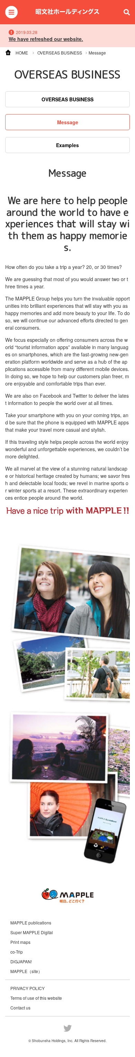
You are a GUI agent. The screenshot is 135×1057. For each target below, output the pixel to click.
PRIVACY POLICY (27, 988)
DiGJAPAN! (21, 961)
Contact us (20, 1008)
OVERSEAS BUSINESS (67, 99)
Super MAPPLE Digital (31, 932)
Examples (67, 145)
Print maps (20, 942)
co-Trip (16, 952)
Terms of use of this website (36, 998)
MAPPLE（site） (26, 971)
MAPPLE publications (30, 923)
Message (67, 122)
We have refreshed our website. (46, 38)
